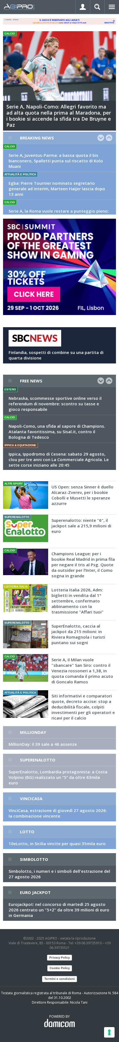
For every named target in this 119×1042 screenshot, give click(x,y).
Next (108, 71)
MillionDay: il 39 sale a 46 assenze (43, 744)
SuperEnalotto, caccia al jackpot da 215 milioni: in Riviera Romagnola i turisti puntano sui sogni (78, 634)
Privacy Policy (59, 957)
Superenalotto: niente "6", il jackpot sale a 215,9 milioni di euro (81, 525)
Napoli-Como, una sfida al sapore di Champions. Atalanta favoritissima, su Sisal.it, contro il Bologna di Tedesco (57, 431)
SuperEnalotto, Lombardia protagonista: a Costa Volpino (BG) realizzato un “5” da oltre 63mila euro (58, 777)
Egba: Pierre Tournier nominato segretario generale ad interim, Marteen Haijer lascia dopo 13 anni (57, 188)
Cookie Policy (60, 968)
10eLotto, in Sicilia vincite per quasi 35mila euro (57, 843)
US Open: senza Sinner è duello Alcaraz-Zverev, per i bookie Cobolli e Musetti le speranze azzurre (82, 495)
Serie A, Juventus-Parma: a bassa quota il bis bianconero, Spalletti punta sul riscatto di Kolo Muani (56, 160)
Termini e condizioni (59, 979)
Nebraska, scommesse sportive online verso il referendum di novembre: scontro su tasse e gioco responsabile (55, 403)
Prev (10, 71)
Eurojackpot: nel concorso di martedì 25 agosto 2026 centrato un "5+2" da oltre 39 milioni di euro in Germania (59, 909)
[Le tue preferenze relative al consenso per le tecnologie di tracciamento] (109, 1032)
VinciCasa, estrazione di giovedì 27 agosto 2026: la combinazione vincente (58, 813)
